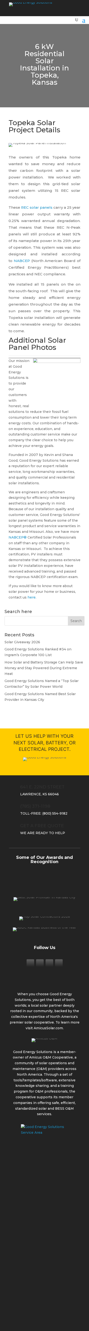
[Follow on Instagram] (40, 963)
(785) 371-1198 (35, 806)
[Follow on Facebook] (30, 963)
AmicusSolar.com (48, 1028)
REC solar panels (36, 207)
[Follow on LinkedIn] (49, 963)
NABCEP (22, 260)
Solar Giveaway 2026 (22, 642)
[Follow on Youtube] (59, 963)
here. (32, 597)
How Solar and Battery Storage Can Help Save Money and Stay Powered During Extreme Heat (44, 668)
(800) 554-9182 (54, 813)
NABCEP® (18, 537)
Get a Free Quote (42, 825)
